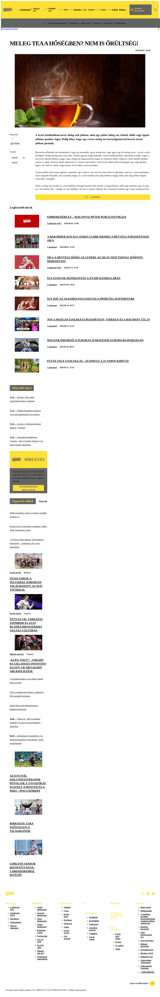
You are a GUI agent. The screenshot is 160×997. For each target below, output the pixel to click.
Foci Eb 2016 (40, 946)
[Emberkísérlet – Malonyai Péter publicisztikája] (27, 227)
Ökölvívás (68, 924)
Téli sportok (67, 937)
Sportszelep (115, 903)
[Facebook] (148, 893)
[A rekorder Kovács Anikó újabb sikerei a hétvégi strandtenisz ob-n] (27, 248)
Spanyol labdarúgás (42, 914)
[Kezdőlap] (7, 10)
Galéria (115, 10)
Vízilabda (93, 934)
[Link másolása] (13, 138)
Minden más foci (17, 654)
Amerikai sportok (93, 929)
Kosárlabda (94, 921)
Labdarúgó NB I (54, 223)
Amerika (77, 10)
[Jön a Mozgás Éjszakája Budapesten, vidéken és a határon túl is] (27, 330)
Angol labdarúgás (42, 908)
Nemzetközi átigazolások (42, 958)
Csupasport (96, 23)
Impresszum (145, 907)
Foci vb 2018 (40, 941)
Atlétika (67, 907)
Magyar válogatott (14, 927)
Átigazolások (15, 922)
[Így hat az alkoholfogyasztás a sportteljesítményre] (27, 310)
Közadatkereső (146, 950)
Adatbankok (25, 10)
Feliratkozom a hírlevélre (28, 488)
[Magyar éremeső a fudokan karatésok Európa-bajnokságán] (27, 351)
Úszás (66, 911)
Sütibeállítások (148, 972)
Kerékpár (68, 920)
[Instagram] (142, 893)
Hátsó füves (108, 23)
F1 (85, 10)
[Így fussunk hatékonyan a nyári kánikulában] (27, 289)
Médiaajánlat (146, 911)
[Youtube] (153, 893)
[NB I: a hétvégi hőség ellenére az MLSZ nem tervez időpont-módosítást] (27, 268)
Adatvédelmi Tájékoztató (145, 961)
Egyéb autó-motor (118, 936)
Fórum (118, 942)
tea (24, 157)
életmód (14, 162)
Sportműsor (74, 23)
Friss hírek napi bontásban (57, 23)
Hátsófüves (14, 919)
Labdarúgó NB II (15, 914)
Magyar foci (10, 903)
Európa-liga (42, 936)
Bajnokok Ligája (41, 931)
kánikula (15, 157)
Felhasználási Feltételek (146, 967)
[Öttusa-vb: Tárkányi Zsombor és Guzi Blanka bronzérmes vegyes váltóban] (28, 609)
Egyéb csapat (91, 938)
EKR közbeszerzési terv (146, 935)
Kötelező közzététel (144, 928)
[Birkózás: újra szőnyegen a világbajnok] (28, 814)
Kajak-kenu (67, 915)
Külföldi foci (37, 903)
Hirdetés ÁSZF (146, 953)
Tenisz (66, 927)
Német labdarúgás (42, 926)
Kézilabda (93, 917)
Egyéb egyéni (15, 573)
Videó (117, 949)
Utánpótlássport (120, 23)
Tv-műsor (119, 946)
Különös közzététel (144, 945)
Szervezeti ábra (147, 941)
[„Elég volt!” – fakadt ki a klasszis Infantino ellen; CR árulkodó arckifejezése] (28, 650)
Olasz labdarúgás (42, 920)
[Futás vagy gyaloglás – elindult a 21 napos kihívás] (27, 372)
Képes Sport (85, 23)
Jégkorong (93, 924)
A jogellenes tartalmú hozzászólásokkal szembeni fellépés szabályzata (147, 918)
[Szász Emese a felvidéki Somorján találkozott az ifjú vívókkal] (28, 568)
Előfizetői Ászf (146, 957)
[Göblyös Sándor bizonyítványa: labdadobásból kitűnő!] (28, 854)
